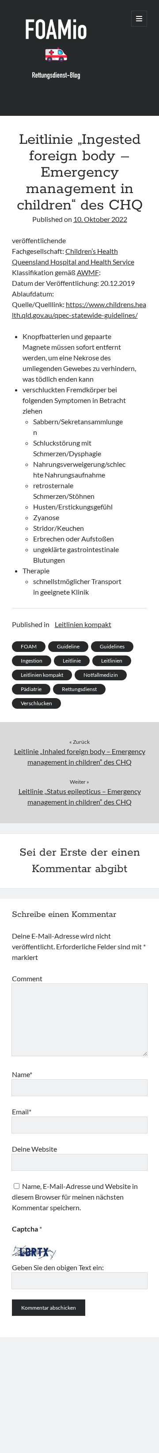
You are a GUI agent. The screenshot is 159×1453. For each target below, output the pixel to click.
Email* (21, 1111)
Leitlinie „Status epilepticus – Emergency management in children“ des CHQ (80, 796)
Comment (27, 978)
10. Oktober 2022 (100, 219)
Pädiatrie (31, 689)
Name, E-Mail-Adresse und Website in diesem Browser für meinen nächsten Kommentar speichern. (75, 1197)
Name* (22, 1074)
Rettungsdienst (79, 689)
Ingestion (31, 660)
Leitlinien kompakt (83, 624)
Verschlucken (36, 703)
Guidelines (112, 646)
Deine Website (34, 1149)
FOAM (29, 646)
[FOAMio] (56, 97)
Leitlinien (111, 660)
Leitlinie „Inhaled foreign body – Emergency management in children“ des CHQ (79, 756)
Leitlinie (72, 660)
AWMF (88, 272)
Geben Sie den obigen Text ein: (58, 1267)
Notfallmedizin (100, 674)
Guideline (68, 646)
